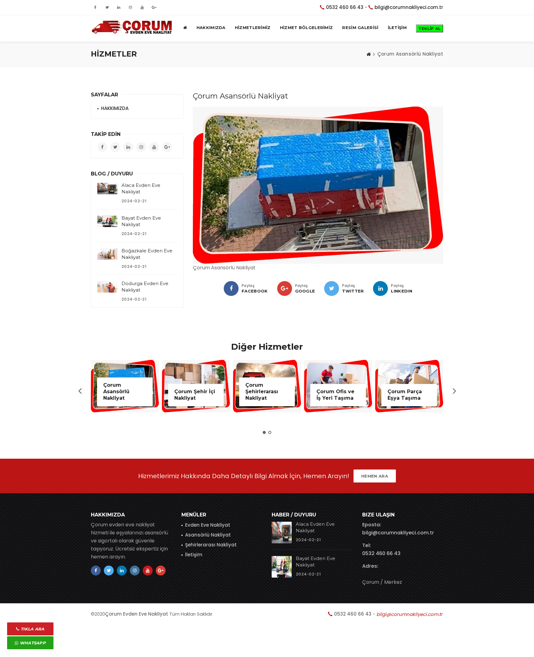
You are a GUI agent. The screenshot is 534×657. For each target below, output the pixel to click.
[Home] (369, 54)
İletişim (193, 554)
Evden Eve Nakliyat (207, 525)
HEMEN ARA (374, 476)
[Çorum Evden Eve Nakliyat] (133, 27)
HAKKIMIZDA (211, 27)
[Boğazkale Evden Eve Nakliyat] (107, 253)
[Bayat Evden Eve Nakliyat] (107, 221)
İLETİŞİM (397, 27)
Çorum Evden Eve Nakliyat (136, 614)
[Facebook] (231, 288)
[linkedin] (380, 288)
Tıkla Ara (31, 628)
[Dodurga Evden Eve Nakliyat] (107, 286)
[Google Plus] (284, 288)
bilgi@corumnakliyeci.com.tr (409, 7)
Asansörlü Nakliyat (208, 535)
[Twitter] (331, 288)
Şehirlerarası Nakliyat (211, 544)
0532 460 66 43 (344, 7)
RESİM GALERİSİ (360, 27)
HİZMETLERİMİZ (253, 27)
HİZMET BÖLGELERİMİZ (306, 27)
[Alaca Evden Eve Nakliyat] (107, 188)
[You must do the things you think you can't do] (282, 532)
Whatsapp (32, 642)
